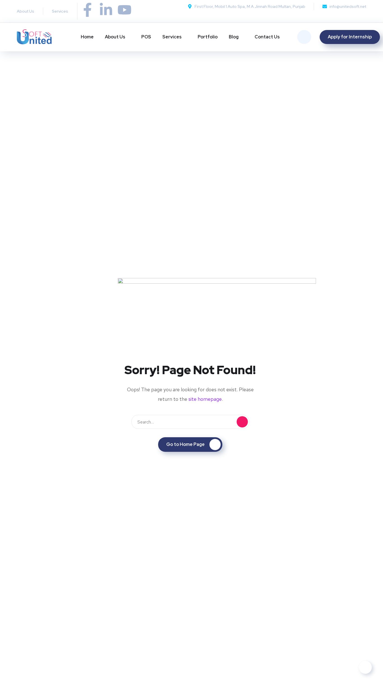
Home (87, 37)
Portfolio (208, 37)
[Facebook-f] (87, 10)
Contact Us (267, 37)
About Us (115, 37)
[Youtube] (124, 10)
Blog (234, 37)
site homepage (205, 399)
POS (146, 37)
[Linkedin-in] (106, 10)
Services (172, 37)
